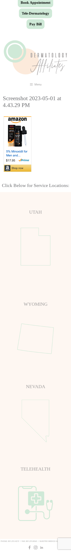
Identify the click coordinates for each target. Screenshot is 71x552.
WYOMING (36, 304)
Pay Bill (35, 24)
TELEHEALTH (35, 468)
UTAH (35, 212)
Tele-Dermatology (35, 13)
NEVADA (35, 386)
